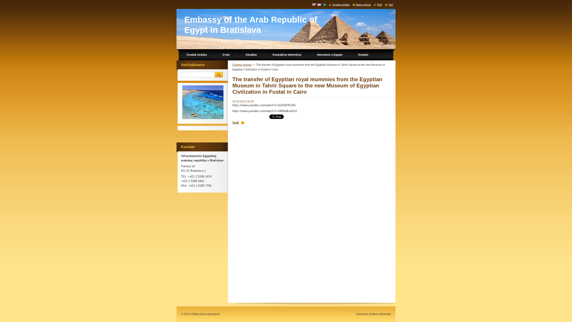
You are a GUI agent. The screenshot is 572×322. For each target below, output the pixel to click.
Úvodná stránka (242, 65)
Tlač (390, 4)
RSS (379, 4)
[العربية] (324, 4)
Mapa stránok (363, 4)
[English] (319, 4)
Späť (235, 122)
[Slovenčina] (314, 4)
